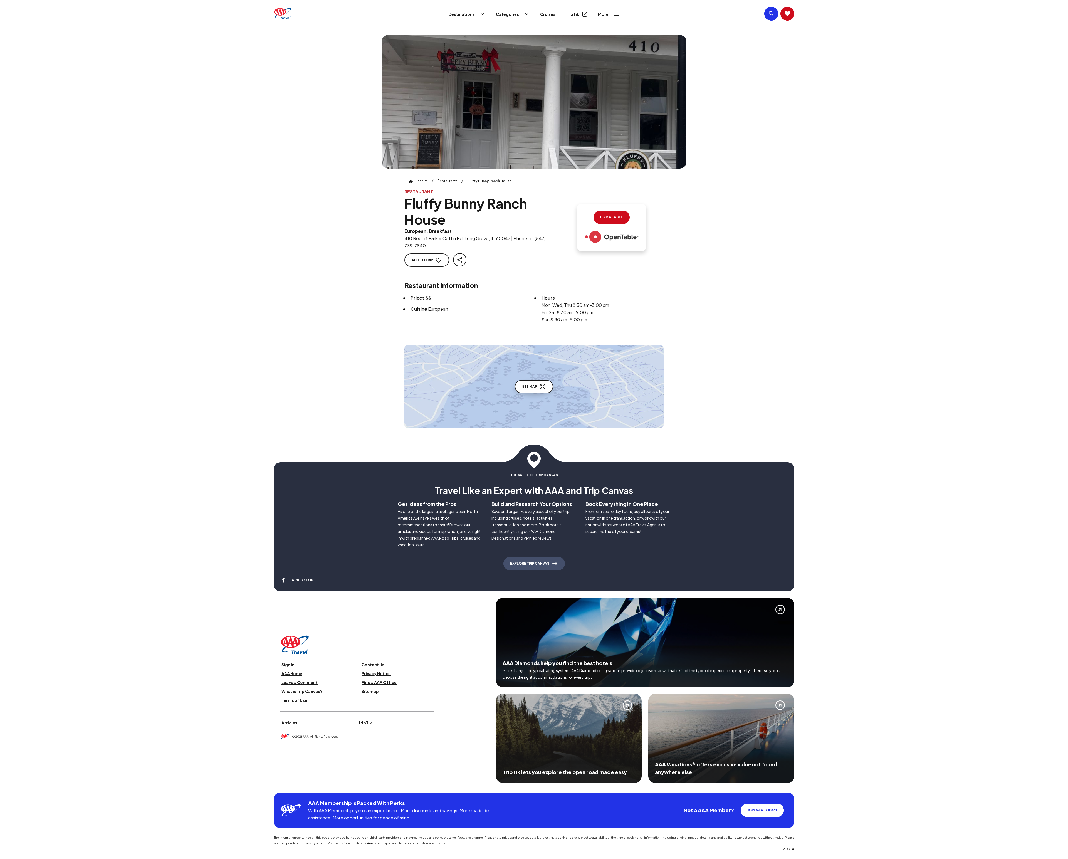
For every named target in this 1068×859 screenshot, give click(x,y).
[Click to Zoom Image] (534, 102)
